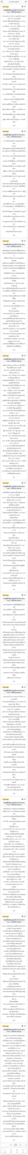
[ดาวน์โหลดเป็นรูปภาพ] (23, 7)
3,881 (11, 1145)
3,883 (20, 1145)
